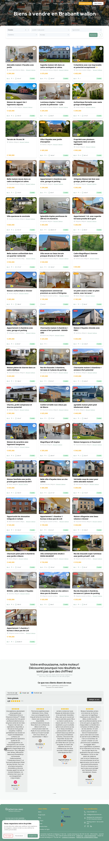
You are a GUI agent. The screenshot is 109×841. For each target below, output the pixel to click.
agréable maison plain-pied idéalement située (85, 406)
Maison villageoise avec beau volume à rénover (86, 517)
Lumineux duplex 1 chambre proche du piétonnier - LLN (52, 103)
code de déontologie (90, 830)
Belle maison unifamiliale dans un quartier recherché (20, 254)
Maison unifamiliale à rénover (19, 291)
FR (74, 3)
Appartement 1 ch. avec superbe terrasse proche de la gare (87, 217)
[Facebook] (85, 820)
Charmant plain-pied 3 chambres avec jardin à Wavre (21, 555)
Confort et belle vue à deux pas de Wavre (53, 406)
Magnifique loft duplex (50, 442)
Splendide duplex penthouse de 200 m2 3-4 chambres (53, 217)
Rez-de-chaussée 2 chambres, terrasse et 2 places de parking (53, 368)
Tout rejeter (8, 836)
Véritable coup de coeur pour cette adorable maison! (86, 480)
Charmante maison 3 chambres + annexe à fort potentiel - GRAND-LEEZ (54, 330)
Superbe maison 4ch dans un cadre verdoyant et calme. (52, 66)
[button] (5, 746)
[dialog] (21, 829)
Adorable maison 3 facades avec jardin (20, 66)
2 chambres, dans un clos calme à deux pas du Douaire (54, 592)
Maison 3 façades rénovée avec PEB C (87, 329)
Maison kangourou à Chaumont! (87, 442)
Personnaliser (19, 836)
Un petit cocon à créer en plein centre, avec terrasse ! (86, 292)
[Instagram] (88, 820)
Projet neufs (41, 809)
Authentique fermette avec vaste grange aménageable (88, 103)
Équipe (40, 817)
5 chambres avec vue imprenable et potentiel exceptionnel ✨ (88, 66)
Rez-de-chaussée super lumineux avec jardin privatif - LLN (87, 555)
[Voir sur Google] (17, 776)
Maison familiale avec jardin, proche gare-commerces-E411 (19, 480)
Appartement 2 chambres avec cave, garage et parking (53, 180)
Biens (39, 806)
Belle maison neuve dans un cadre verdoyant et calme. (18, 180)
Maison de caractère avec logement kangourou (17, 443)
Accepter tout (33, 836)
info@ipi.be (79, 830)
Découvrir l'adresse (30, 70)
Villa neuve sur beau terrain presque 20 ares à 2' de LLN (52, 254)
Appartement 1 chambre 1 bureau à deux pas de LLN (51, 517)
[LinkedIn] (91, 820)
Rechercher (93, 35)
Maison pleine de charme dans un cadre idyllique (21, 368)
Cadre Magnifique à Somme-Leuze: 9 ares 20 (86, 254)
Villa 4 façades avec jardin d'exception (51, 140)
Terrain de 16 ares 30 (15, 139)
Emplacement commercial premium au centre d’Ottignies (53, 292)
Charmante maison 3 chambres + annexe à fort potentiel (88, 368)
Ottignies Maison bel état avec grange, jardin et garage (87, 180)
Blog (39, 812)
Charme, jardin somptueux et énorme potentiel (19, 406)
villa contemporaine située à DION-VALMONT (52, 555)
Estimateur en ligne (85, 3)
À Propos (40, 814)
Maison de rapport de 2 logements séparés (16, 103)
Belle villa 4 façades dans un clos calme (54, 480)
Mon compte (98, 3)
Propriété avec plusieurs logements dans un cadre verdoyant (84, 141)
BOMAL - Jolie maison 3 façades (20, 591)
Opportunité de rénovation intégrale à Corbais (18, 517)
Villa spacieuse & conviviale (18, 216)
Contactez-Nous (42, 820)
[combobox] (72, 30)
